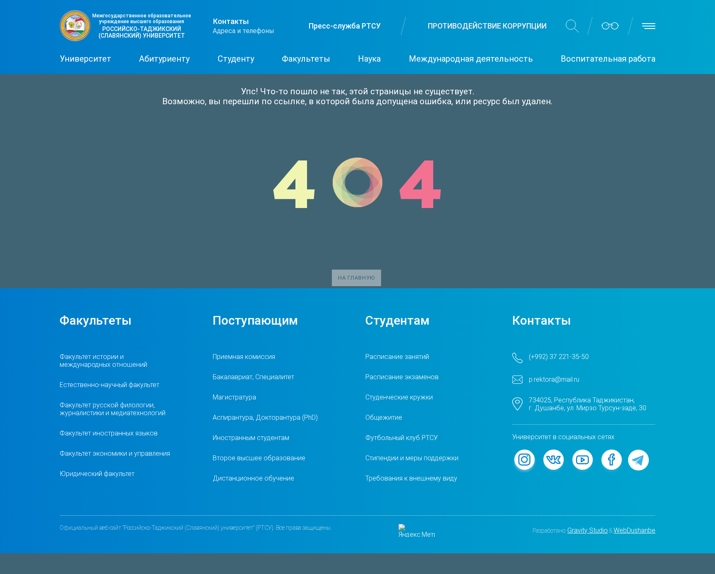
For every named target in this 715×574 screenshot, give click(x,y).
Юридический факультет (97, 474)
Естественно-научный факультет (109, 385)
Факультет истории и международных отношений (103, 360)
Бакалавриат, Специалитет (253, 377)
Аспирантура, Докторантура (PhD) (265, 417)
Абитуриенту (164, 59)
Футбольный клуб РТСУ (401, 438)
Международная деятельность (471, 59)
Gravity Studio (587, 530)
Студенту (236, 59)
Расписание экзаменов (402, 377)
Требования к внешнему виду (411, 478)
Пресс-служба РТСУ (345, 26)
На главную (356, 278)
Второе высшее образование (259, 458)
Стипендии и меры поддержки (411, 458)
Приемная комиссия (244, 357)
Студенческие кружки (399, 397)
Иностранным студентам (251, 438)
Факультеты (306, 59)
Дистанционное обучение (253, 478)
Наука (369, 59)
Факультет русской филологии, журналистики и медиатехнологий (113, 409)
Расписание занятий (397, 357)
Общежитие (383, 417)
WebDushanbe (634, 530)
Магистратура (234, 397)
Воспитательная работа (608, 59)
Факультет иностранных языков (109, 433)
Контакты (231, 21)
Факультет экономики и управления (115, 453)
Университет (85, 59)
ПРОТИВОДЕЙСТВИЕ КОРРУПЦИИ (487, 26)
